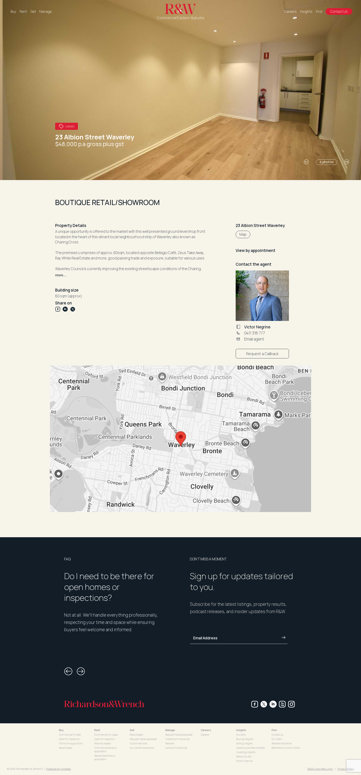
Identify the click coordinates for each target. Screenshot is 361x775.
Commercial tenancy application (105, 749)
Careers (290, 11)
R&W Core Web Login (320, 769)
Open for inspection (69, 739)
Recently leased (102, 743)
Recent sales (65, 748)
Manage (45, 11)
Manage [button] (170, 730)
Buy (13, 11)
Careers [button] (206, 730)
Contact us (277, 734)
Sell (33, 11)
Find (319, 11)
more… (61, 275)
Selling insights (244, 743)
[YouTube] (282, 704)
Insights (306, 11)
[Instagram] (291, 704)
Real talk (169, 743)
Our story (241, 734)
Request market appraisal (143, 739)
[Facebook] (59, 309)
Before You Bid (244, 756)
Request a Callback (262, 353)
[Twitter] (72, 309)
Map (243, 234)
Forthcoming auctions (71, 743)
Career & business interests (250, 748)
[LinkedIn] (66, 309)
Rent (23, 11)
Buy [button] (61, 730)
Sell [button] (132, 730)
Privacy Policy (345, 769)
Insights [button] (241, 730)
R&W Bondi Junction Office (286, 748)
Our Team (277, 739)
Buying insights (244, 739)
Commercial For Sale (70, 734)
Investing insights (245, 752)
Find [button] (274, 730)
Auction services (138, 743)
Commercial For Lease (106, 734)
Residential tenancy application (104, 757)
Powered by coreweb (58, 769)
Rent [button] (97, 730)
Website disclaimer (282, 743)
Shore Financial (244, 761)
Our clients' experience (142, 748)
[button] (306, 161)
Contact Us (339, 11)
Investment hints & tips (177, 739)
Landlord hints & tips (176, 748)
